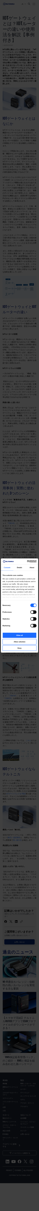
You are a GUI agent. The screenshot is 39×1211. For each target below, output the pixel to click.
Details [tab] (19, 567)
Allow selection (19, 642)
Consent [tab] (7, 567)
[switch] (33, 612)
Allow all (19, 635)
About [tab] (32, 567)
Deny (19, 648)
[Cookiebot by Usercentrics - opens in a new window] (28, 561)
